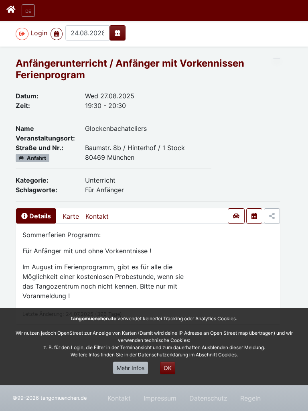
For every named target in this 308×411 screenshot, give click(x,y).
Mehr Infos (130, 367)
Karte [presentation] (71, 216)
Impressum (160, 398)
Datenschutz (208, 398)
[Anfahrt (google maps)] (236, 216)
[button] (28, 10)
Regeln (250, 398)
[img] (117, 33)
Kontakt (97, 216)
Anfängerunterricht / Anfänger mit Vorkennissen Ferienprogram (130, 69)
